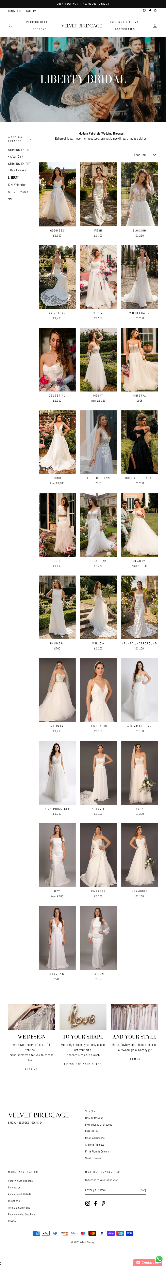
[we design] (31, 1017)
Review (12, 1221)
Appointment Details (19, 1194)
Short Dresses (93, 1158)
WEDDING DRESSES (40, 22)
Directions (14, 1201)
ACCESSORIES (125, 29)
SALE (11, 199)
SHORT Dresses (18, 192)
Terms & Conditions (19, 1207)
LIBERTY (13, 177)
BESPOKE (40, 29)
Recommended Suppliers (21, 1214)
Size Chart (91, 1111)
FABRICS (31, 1069)
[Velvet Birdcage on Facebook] (95, 1203)
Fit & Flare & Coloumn (97, 1151)
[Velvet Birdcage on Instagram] (87, 1203)
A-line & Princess (94, 1144)
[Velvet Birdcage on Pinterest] (103, 1203)
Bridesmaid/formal (125, 22)
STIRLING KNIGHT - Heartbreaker (19, 167)
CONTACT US (15, 11)
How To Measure (94, 1118)
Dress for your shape (83, 1064)
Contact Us (14, 1187)
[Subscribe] (143, 1190)
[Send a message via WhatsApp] (159, 1259)
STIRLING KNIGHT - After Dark (19, 153)
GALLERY (31, 11)
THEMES (134, 1059)
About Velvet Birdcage (20, 1181)
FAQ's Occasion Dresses (98, 1124)
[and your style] (134, 1017)
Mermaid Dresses (94, 1138)
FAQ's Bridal (92, 1131)
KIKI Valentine (17, 185)
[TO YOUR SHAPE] (83, 1017)
